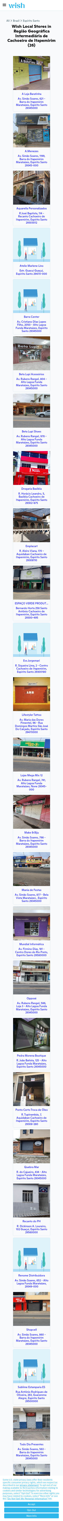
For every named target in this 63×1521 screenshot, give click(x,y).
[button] (4, 5)
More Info (31, 1515)
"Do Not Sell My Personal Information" (27, 1498)
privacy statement (29, 1485)
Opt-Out (31, 1510)
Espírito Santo (31, 21)
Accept (31, 1504)
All (8, 21)
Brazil (16, 21)
